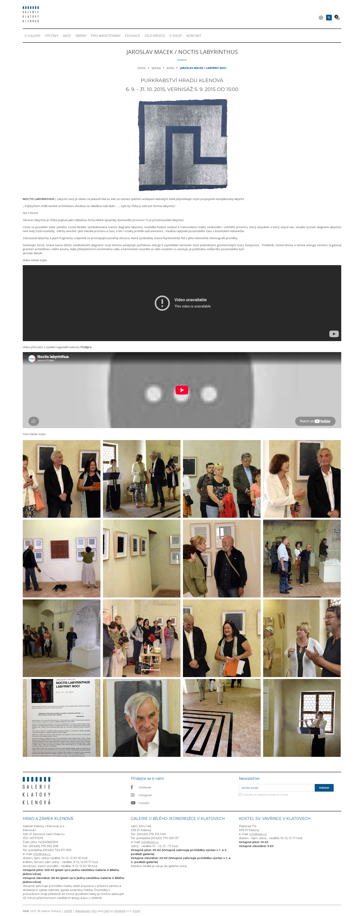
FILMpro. (86, 347)
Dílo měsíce (155, 36)
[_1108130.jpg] (142, 638)
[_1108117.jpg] (61, 718)
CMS (106, 911)
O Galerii (32, 36)
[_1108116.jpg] (222, 558)
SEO (94, 911)
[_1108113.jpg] (61, 558)
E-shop (175, 36)
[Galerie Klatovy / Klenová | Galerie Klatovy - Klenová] (31, 14)
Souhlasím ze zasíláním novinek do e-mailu (265, 794)
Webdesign (82, 911)
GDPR (68, 911)
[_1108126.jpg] (302, 718)
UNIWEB (119, 911)
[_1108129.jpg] (61, 638)
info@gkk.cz (42, 854)
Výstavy (51, 36)
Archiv (170, 68)
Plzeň (136, 911)
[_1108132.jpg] (302, 638)
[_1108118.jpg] (302, 558)
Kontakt (193, 36)
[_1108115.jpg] (142, 558)
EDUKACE (132, 36)
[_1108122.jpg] (222, 718)
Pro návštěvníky (106, 36)
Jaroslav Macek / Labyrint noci (203, 68)
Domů (142, 68)
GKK (26, 911)
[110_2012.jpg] (142, 718)
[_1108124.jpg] (302, 479)
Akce (67, 36)
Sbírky (80, 36)
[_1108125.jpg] (61, 479)
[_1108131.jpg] (222, 638)
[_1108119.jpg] (142, 479)
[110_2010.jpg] (222, 479)
